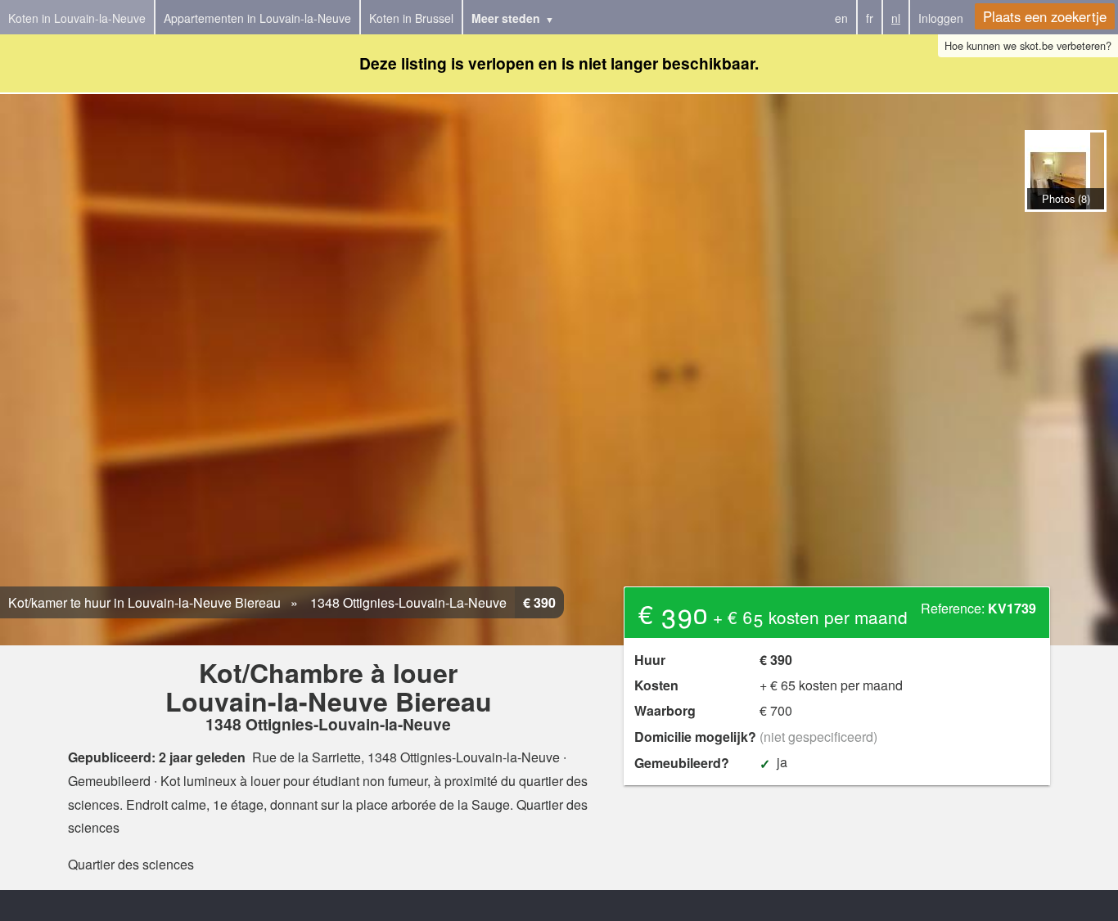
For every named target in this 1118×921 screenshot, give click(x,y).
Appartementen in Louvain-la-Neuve (257, 18)
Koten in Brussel (411, 18)
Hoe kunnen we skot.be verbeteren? (1027, 45)
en (841, 18)
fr (869, 18)
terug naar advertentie (1065, 229)
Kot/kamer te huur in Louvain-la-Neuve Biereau (144, 602)
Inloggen (940, 18)
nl (895, 18)
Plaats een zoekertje (1045, 16)
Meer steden (505, 18)
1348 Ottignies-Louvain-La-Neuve (407, 602)
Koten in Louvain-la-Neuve (77, 18)
